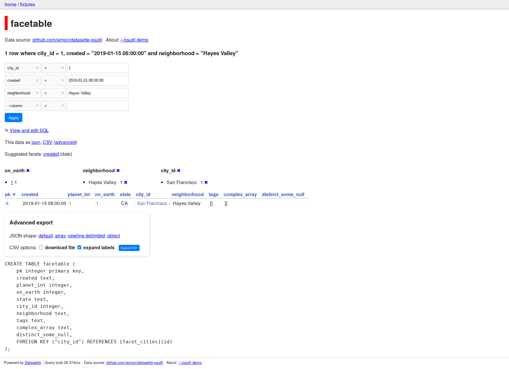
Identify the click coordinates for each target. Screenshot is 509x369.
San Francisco (152, 203)
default (46, 235)
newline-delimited (86, 235)
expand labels (98, 247)
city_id (143, 194)
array (60, 235)
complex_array (240, 194)
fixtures (27, 4)
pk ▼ (10, 194)
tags (214, 194)
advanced (65, 142)
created (51, 153)
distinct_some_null (283, 194)
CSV (47, 142)
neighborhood (188, 194)
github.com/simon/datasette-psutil (67, 39)
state (125, 194)
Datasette (33, 362)
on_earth (105, 194)
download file (59, 247)
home (10, 4)
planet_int (79, 194)
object (113, 235)
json (36, 142)
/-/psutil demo (134, 39)
